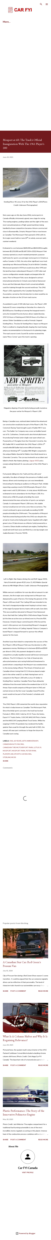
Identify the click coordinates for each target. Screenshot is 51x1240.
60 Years (17, 741)
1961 (11, 741)
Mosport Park (18, 751)
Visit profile (27, 1172)
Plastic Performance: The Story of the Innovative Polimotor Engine (23, 1112)
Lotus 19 (37, 747)
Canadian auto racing (13, 744)
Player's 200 (8, 754)
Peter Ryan (31, 751)
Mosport (7, 751)
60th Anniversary (30, 741)
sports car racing (22, 754)
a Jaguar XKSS (33, 461)
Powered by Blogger (27, 1233)
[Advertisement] (25, 54)
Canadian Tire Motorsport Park (18, 747)
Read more (43, 991)
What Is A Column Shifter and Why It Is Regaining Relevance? (25, 1038)
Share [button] (5, 761)
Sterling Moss (9, 757)
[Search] (41, 4)
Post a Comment (18, 991)
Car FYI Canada (27, 1168)
